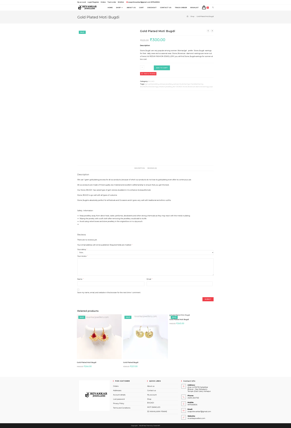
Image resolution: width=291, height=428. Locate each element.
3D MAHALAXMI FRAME (157, 411)
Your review (82, 256)
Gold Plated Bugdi (130, 362)
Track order (111, 2)
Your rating (82, 249)
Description (139, 168)
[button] (148, 73)
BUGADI (151, 81)
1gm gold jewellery (152, 84)
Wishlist (121, 2)
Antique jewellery (166, 84)
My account (81, 2)
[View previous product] (208, 30)
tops (211, 87)
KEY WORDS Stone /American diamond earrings (191, 87)
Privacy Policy (118, 403)
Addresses (117, 390)
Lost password (119, 399)
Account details (119, 395)
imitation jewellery (165, 87)
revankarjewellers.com (196, 418)
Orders (103, 2)
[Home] (187, 16)
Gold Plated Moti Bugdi (205, 16)
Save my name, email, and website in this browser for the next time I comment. (109, 293)
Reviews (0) (152, 168)
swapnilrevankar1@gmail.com (199, 411)
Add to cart (162, 68)
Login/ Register (93, 2)
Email (149, 279)
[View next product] (212, 30)
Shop (149, 399)
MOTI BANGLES (153, 407)
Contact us (151, 390)
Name (80, 279)
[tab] (139, 168)
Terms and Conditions (121, 408)
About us (150, 386)
